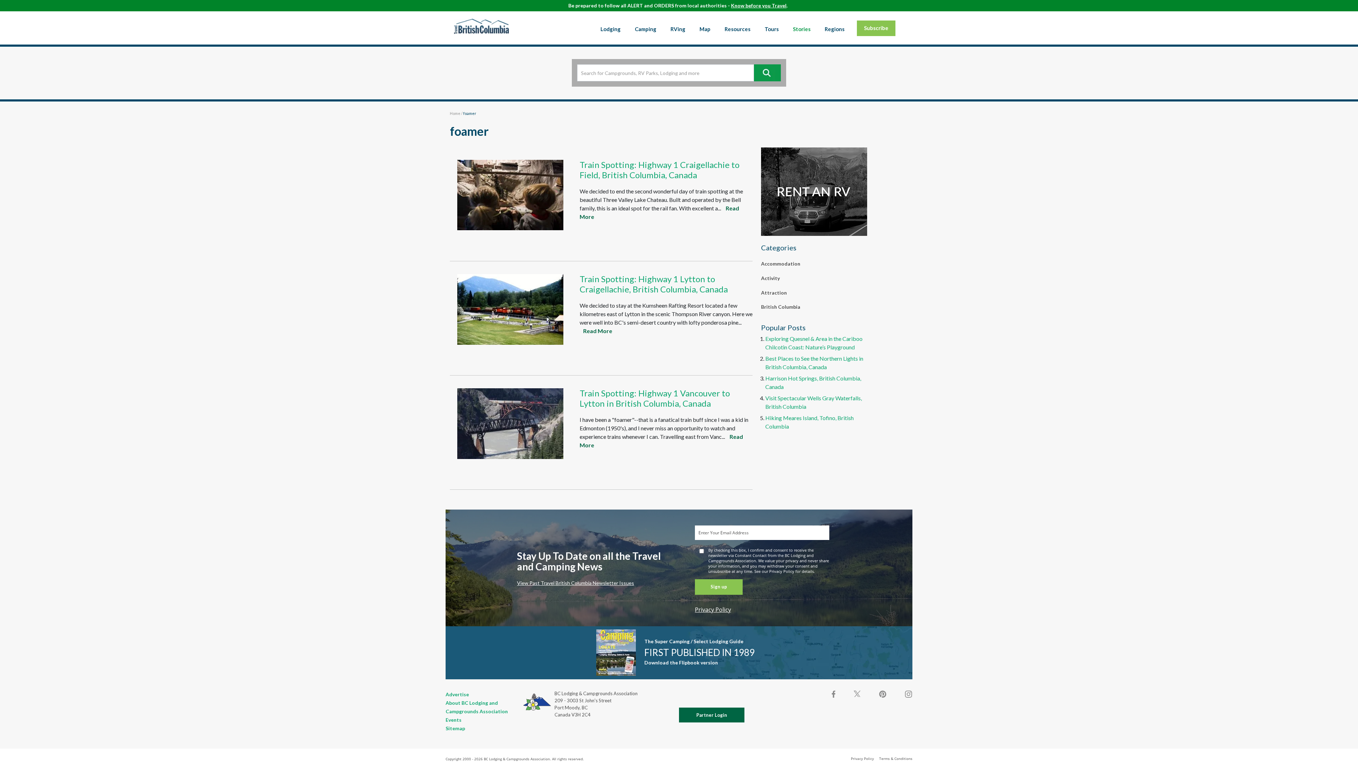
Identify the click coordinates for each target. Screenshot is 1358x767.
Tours (772, 29)
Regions (835, 29)
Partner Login (711, 715)
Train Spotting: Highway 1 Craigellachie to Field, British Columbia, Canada (659, 169)
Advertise (457, 694)
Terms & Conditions (895, 758)
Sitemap (455, 728)
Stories (802, 29)
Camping (645, 29)
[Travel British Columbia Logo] (481, 26)
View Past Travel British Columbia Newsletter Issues (575, 583)
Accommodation (780, 264)
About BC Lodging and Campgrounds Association (477, 707)
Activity (770, 278)
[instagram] (908, 694)
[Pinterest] (882, 694)
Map (705, 29)
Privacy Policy (713, 610)
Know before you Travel (759, 5)
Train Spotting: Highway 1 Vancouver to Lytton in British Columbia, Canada (655, 398)
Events (454, 720)
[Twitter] (857, 693)
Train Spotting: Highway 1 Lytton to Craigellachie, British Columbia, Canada (654, 284)
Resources (737, 29)
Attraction (774, 293)
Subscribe (876, 28)
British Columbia (780, 307)
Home (455, 113)
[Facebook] (834, 694)
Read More (597, 330)
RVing (678, 29)
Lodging (610, 29)
